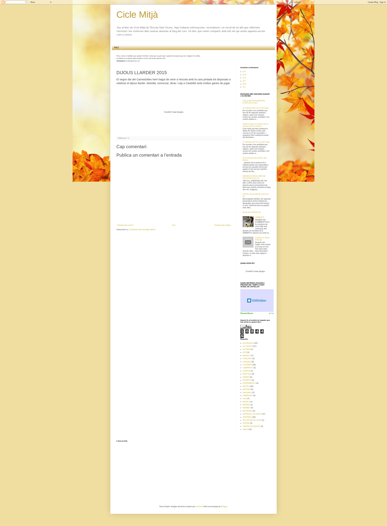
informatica (247, 392)
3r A (244, 72)
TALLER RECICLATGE (252, 420)
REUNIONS (247, 411)
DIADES (246, 377)
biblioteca (247, 355)
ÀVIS (245, 352)
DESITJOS (247, 374)
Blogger (224, 506)
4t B (244, 84)
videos (245, 429)
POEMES (246, 408)
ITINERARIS (248, 395)
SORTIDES (247, 417)
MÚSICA (246, 402)
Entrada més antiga (223, 225)
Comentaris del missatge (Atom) (142, 229)
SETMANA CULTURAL (252, 414)
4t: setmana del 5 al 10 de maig (255, 108)
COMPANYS (248, 368)
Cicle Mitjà (137, 15)
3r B (244, 75)
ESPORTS (247, 380)
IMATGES (246, 389)
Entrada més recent (125, 225)
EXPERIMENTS (249, 383)
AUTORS (246, 349)
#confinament (248, 343)
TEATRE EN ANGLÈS (251, 426)
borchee (199, 506)
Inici (174, 225)
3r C (244, 78)
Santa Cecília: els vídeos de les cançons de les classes (255, 125)
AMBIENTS (259, 217)
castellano (247, 362)
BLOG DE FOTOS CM (251, 212)
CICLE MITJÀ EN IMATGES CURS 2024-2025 (254, 102)
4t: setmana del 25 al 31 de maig (256, 142)
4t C (244, 87)
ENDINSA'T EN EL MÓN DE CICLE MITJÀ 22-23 (254, 177)
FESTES (246, 386)
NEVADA (246, 405)
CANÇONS (247, 358)
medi (245, 398)
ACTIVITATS (248, 346)
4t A (244, 81)
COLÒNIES (247, 365)
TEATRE (246, 423)
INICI (116, 47)
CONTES (246, 371)
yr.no (271, 313)
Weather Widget (257, 300)
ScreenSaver (246, 313)
